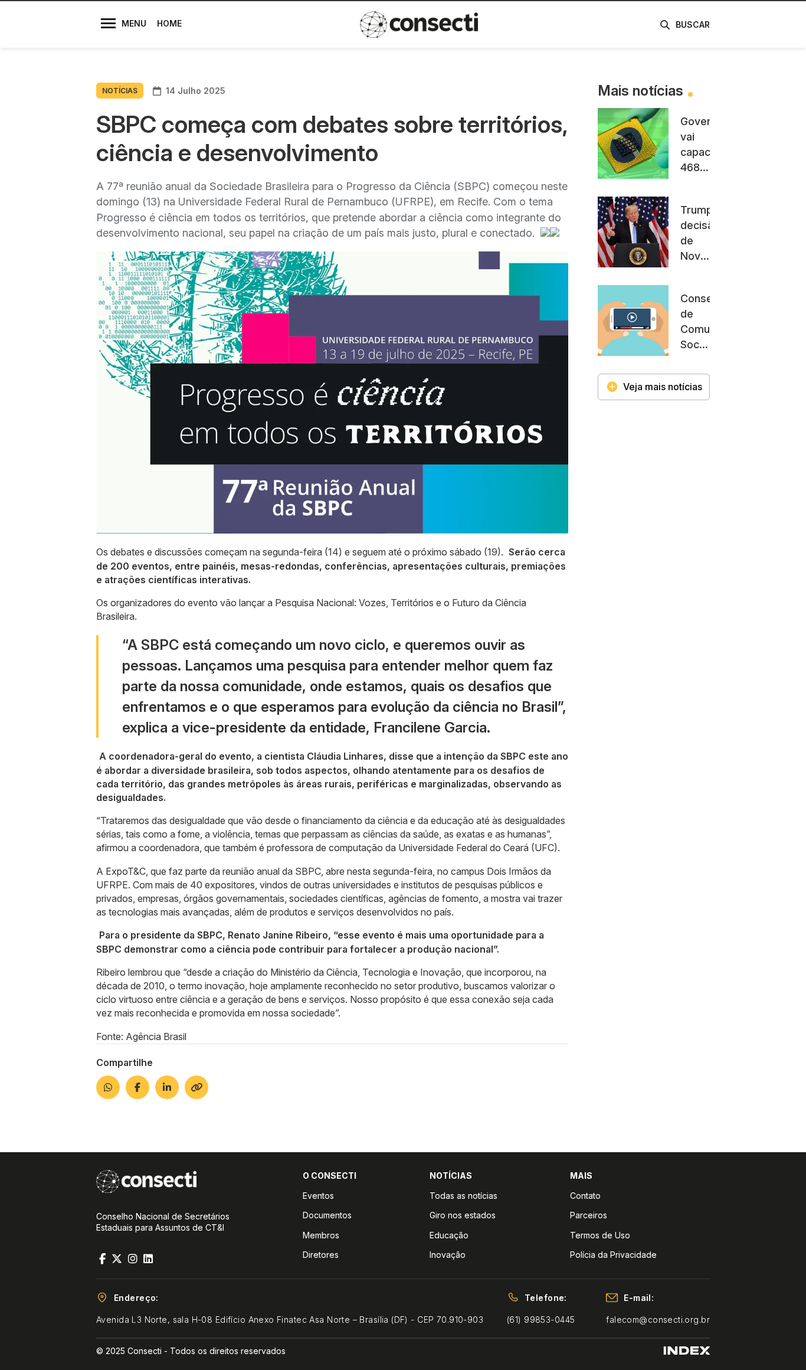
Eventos (318, 1196)
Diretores (321, 1255)
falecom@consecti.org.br (658, 1320)
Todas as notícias (463, 1196)
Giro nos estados (463, 1215)
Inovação (448, 1255)
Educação (449, 1235)
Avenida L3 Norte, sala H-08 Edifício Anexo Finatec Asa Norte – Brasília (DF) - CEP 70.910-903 (289, 1320)
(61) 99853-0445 (541, 1320)
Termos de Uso (600, 1235)
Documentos (327, 1215)
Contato (585, 1196)
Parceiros (588, 1215)
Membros (321, 1235)
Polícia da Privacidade (613, 1255)
